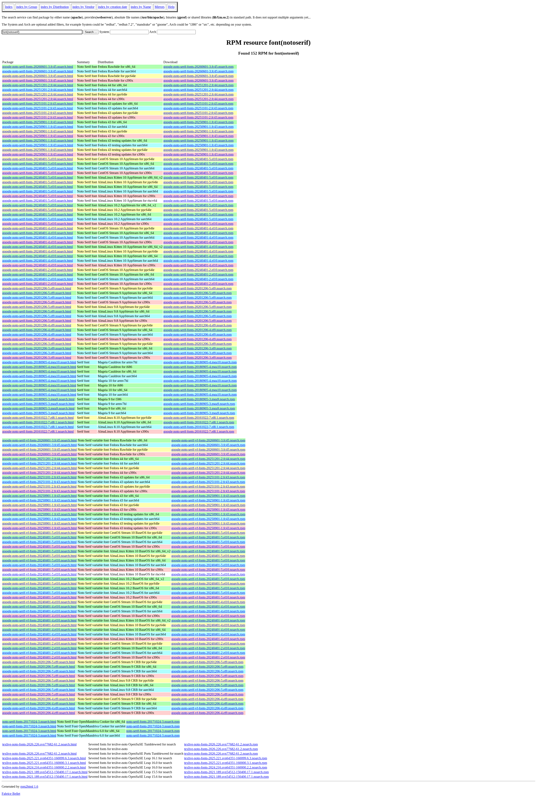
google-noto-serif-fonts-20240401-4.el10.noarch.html (37, 228)
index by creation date (112, 7)
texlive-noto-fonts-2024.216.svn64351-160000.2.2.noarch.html (44, 767)
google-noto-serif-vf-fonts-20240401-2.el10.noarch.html (39, 643)
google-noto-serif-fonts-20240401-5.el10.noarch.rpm (198, 159)
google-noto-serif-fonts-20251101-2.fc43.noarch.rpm (198, 103)
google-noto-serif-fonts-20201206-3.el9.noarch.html (36, 344)
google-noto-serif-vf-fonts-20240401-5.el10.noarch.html (39, 532)
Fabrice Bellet (11, 793)
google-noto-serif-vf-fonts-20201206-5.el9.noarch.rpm (207, 662)
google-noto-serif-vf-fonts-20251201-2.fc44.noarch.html (39, 459)
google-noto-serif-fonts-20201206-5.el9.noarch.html (36, 288)
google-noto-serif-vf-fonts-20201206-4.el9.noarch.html (38, 699)
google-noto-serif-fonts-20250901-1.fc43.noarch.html (37, 122)
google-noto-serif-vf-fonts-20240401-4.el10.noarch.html (39, 602)
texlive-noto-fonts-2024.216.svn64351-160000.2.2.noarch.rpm (225, 767)
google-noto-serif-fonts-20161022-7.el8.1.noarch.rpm (198, 417)
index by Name (141, 7)
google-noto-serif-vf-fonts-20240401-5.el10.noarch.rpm (208, 532)
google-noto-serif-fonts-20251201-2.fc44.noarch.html (37, 85)
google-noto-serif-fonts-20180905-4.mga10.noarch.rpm (200, 362)
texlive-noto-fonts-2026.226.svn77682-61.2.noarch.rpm (221, 744)
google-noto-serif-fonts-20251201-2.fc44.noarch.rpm (198, 85)
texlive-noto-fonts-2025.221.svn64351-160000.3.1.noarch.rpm (225, 763)
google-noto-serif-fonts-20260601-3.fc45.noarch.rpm (198, 66)
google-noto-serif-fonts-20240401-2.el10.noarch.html (37, 270)
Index (9, 7)
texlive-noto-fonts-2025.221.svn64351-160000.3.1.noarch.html (44, 763)
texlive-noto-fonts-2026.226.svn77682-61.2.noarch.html (39, 744)
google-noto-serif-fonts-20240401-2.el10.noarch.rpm (198, 270)
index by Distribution (55, 7)
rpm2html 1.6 (29, 786)
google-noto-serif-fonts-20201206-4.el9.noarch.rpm (197, 325)
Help (171, 7)
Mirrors (159, 7)
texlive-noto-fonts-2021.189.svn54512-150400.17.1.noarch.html (44, 772)
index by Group (26, 7)
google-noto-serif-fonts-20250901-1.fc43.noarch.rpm (198, 122)
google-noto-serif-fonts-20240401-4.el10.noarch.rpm (198, 228)
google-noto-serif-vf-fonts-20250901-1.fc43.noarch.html (39, 496)
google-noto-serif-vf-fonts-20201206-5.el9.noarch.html (38, 662)
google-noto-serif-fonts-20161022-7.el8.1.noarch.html (38, 417)
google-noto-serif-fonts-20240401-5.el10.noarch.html (37, 159)
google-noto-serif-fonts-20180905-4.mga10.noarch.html (39, 362)
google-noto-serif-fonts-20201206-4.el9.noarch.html (36, 325)
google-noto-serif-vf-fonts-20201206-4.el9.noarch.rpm (207, 699)
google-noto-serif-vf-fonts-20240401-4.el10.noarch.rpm (208, 602)
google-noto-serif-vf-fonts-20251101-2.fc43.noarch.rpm (208, 477)
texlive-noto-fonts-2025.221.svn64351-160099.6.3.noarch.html (44, 758)
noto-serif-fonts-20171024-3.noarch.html (29, 721)
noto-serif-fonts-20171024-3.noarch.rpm (153, 721)
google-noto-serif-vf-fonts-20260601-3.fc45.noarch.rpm (208, 440)
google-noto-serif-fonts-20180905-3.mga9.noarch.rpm (199, 399)
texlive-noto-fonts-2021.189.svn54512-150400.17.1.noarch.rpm (226, 772)
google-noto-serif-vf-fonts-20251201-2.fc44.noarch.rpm (208, 459)
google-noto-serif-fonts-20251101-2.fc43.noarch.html (37, 103)
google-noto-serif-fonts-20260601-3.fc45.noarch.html (37, 66)
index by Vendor (83, 7)
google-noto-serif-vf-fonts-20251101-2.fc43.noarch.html (39, 477)
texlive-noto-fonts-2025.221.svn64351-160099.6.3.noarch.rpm (225, 758)
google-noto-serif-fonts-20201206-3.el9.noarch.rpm (197, 344)
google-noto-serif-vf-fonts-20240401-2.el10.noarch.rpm (208, 643)
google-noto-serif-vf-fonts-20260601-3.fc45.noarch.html (39, 440)
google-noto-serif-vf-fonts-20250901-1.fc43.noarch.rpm (208, 496)
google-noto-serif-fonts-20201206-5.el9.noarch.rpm (197, 288)
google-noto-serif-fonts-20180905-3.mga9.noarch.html (38, 399)
